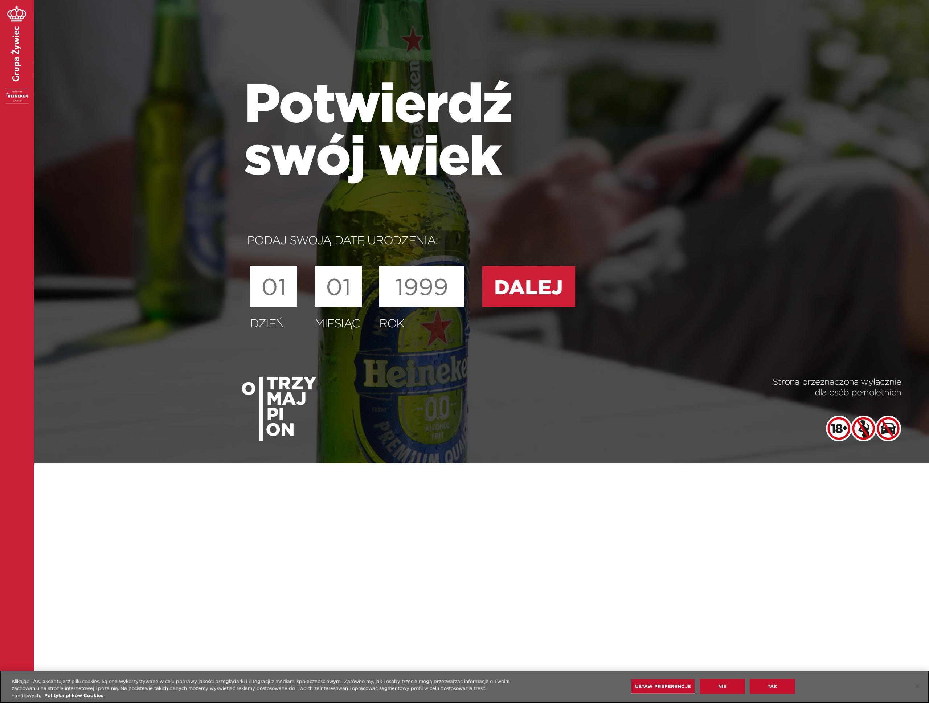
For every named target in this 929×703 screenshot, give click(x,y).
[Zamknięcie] (917, 686)
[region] (464, 687)
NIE (722, 686)
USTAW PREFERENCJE (663, 686)
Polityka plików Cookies (73, 695)
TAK (772, 686)
